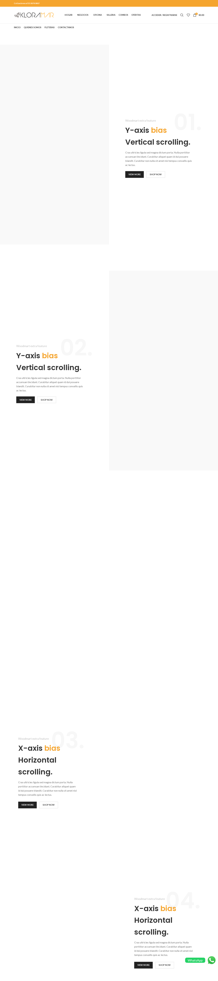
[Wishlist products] (188, 15)
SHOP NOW (156, 174)
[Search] (182, 15)
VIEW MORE (134, 174)
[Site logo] (34, 14)
